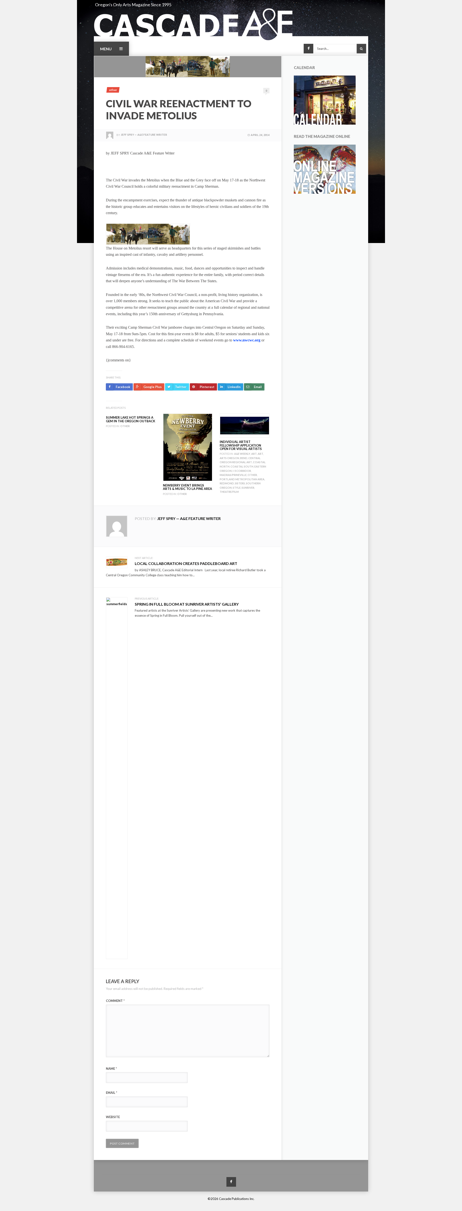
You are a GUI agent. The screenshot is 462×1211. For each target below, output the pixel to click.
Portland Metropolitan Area (242, 479)
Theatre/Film (229, 491)
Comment (115, 1001)
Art (254, 453)
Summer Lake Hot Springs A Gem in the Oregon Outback (130, 419)
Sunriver (248, 487)
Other (113, 90)
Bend (243, 458)
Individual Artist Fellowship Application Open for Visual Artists (241, 445)
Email (111, 1093)
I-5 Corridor (242, 470)
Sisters (240, 483)
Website (113, 1117)
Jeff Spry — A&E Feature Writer (144, 134)
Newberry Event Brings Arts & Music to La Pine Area (187, 487)
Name (111, 1068)
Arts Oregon (229, 458)
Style (237, 487)
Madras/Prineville (233, 474)
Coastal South (242, 466)
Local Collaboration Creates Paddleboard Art (186, 563)
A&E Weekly (242, 453)
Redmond (227, 483)
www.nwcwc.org (246, 340)
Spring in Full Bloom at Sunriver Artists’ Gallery (187, 604)
